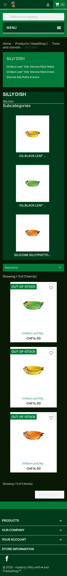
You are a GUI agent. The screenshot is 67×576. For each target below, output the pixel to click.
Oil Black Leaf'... (32, 156)
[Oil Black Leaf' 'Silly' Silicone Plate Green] (32, 183)
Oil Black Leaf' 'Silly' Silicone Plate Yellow (30, 66)
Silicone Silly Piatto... (32, 255)
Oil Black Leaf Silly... (33, 333)
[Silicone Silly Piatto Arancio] (32, 233)
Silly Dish (16, 58)
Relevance (33, 267)
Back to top (49, 494)
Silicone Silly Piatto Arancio (23, 77)
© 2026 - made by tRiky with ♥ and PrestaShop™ (26, 569)
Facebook (7, 558)
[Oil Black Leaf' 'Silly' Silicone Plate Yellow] (32, 134)
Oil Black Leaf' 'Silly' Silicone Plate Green (30, 72)
